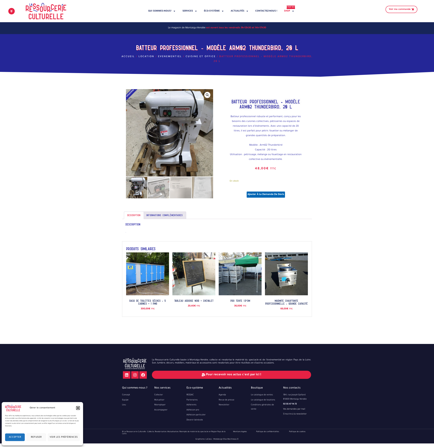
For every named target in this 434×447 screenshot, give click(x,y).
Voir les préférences (64, 437)
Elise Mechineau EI (231, 439)
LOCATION (146, 56)
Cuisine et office (201, 56)
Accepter (15, 437)
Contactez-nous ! (266, 11)
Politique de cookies (297, 432)
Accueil (128, 56)
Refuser (36, 437)
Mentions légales (240, 432)
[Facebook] (143, 375)
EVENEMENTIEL (170, 56)
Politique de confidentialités (267, 432)
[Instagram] (135, 375)
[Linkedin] (126, 375)
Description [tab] (134, 215)
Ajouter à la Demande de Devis (266, 194)
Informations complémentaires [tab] (164, 215)
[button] (78, 408)
